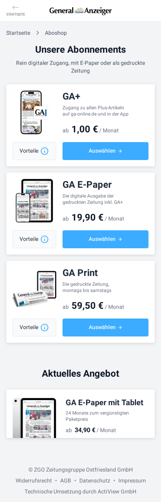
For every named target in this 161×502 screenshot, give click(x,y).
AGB (65, 481)
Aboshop (56, 33)
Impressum (132, 481)
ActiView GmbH (117, 492)
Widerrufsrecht (34, 481)
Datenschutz (94, 481)
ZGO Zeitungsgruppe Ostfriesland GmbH (83, 470)
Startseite (18, 33)
